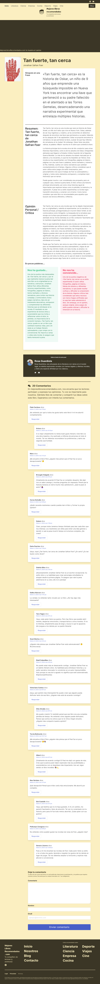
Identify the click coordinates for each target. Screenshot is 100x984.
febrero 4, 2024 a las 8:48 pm (38, 828)
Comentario (32, 881)
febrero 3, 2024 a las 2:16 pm (38, 409)
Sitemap (20, 973)
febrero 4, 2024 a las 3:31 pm (38, 782)
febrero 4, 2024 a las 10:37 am (38, 736)
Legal (6, 973)
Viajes (55, 6)
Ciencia (23, 6)
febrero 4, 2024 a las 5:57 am (38, 689)
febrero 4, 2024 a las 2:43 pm (44, 662)
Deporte (48, 6)
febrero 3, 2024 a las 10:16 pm (44, 430)
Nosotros (31, 951)
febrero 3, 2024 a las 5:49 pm (38, 502)
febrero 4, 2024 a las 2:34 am (44, 569)
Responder (35, 419)
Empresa (31, 6)
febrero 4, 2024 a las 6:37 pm (44, 757)
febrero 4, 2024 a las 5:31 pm (44, 803)
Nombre (31, 906)
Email (30, 914)
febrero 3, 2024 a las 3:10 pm (38, 455)
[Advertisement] (50, 33)
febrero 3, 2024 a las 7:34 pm (38, 548)
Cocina (39, 6)
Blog (27, 956)
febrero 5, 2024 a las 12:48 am (44, 847)
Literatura (14, 6)
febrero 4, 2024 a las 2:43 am (38, 641)
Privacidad (13, 973)
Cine (61, 6)
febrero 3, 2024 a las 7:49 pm (44, 523)
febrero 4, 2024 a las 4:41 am (44, 616)
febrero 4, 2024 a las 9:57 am (44, 711)
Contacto (31, 960)
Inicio (7, 6)
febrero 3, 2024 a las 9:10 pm (44, 477)
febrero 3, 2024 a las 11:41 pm (38, 594)
